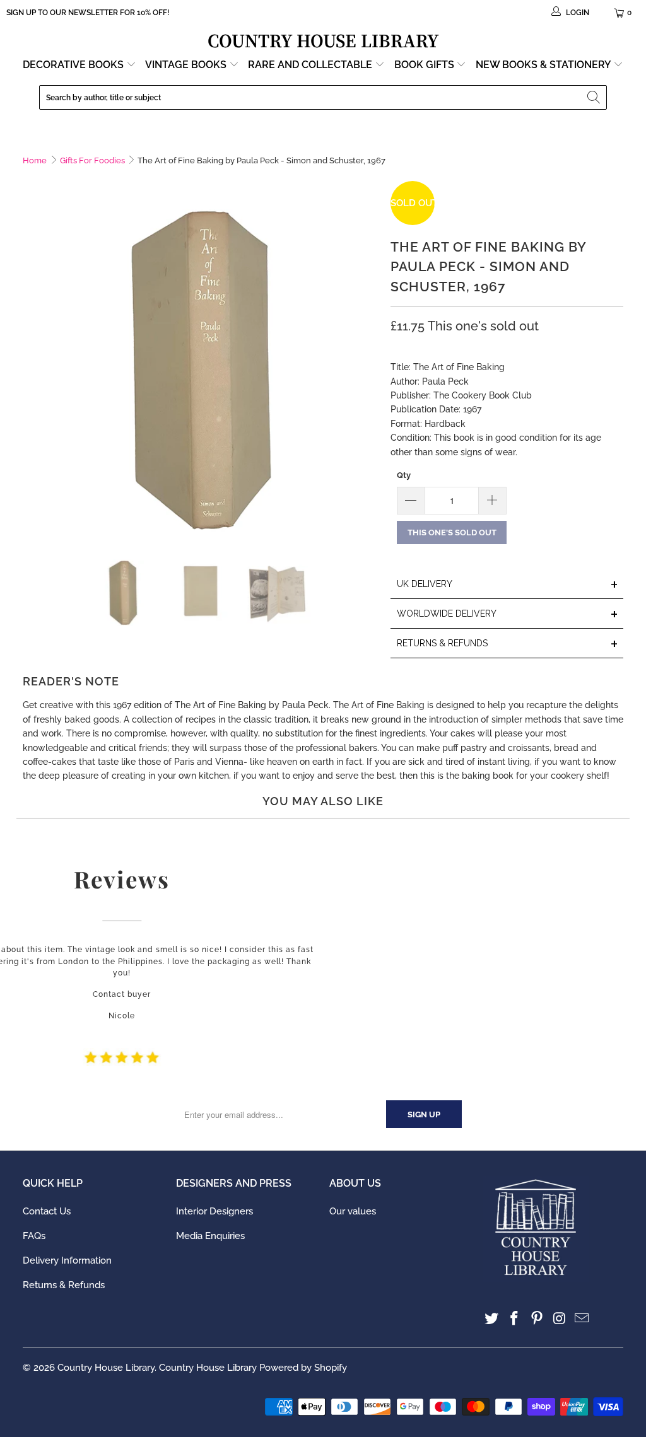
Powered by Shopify (303, 1367)
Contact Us (47, 1211)
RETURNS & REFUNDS (507, 644)
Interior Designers (214, 1211)
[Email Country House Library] (582, 1319)
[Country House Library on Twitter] (492, 1319)
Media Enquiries (210, 1236)
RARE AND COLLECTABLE (311, 65)
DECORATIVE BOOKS (74, 65)
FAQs (34, 1236)
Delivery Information (67, 1260)
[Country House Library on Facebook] (514, 1319)
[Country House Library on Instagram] (559, 1319)
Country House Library (106, 1367)
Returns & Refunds (64, 1285)
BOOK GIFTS (425, 65)
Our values (352, 1211)
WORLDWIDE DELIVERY (507, 614)
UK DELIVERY (507, 585)
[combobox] (323, 97)
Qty (404, 475)
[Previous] (32, 359)
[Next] (368, 359)
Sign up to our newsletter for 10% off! (87, 12)
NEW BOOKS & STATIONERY (544, 65)
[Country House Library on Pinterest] (537, 1319)
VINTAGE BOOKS (185, 65)
